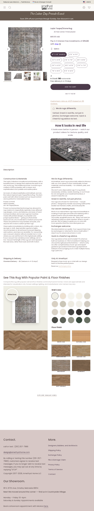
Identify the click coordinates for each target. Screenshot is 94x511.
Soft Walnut (61, 385)
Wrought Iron (55, 320)
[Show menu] (4, 7)
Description (8, 169)
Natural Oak (81, 341)
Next (42, 49)
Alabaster (71, 304)
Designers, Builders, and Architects (62, 445)
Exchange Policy (55, 455)
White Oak (61, 341)
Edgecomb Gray (55, 304)
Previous (8, 49)
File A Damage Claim (57, 460)
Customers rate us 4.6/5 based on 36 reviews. (67, 102)
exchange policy (65, 266)
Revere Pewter (63, 304)
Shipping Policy (54, 450)
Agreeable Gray (87, 304)
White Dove (55, 296)
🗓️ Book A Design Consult (41, 2)
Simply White (79, 296)
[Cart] (89, 7)
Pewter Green (63, 320)
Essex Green (79, 320)
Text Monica (25, 2)
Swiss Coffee (63, 296)
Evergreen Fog (71, 320)
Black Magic (79, 312)
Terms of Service (55, 469)
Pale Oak (87, 296)
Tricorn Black (87, 312)
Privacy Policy (53, 464)
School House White (63, 312)
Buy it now (70, 94)
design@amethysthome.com (16, 452)
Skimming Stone (55, 312)
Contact (52, 474)
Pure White (79, 304)
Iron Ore (71, 312)
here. (46, 506)
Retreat (87, 320)
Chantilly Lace (71, 296)
